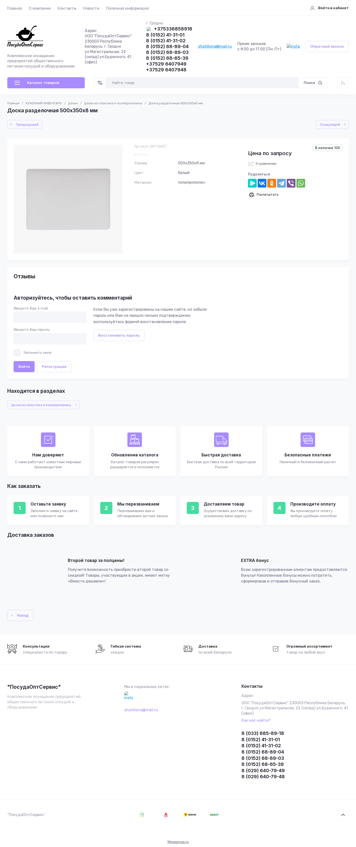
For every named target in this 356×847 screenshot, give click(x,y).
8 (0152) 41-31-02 (166, 41)
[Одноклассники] (271, 183)
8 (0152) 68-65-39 (167, 58)
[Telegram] (281, 183)
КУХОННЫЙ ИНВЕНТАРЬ (44, 103)
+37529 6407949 (166, 64)
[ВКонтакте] (262, 183)
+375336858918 (173, 29)
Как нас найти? (256, 720)
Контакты (67, 8)
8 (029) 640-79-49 (263, 770)
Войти (24, 366)
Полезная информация (127, 8)
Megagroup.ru (178, 842)
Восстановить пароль (119, 335)
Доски (73, 103)
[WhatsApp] (300, 183)
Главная (14, 8)
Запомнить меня (37, 352)
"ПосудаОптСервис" (34, 687)
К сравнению (266, 164)
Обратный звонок (327, 46)
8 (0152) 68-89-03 (167, 52)
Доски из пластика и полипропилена (113, 103)
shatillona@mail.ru (215, 46)
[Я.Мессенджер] (252, 183)
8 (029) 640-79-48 (263, 776)
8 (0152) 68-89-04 (167, 46)
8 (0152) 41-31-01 (165, 35)
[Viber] (291, 183)
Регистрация (54, 366)
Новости (91, 8)
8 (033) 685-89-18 (262, 733)
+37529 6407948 (166, 70)
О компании (40, 8)
